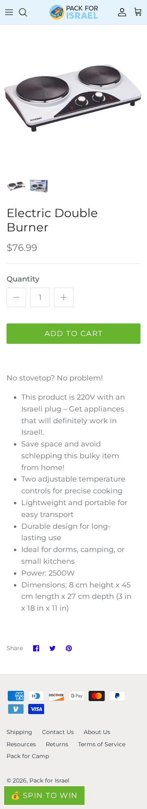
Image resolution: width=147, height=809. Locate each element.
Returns (57, 744)
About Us (97, 732)
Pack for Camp (28, 756)
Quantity (23, 279)
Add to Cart (74, 333)
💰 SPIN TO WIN (44, 795)
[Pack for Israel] (73, 12)
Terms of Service (101, 744)
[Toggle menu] (9, 12)
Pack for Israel (49, 780)
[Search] (27, 12)
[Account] (120, 12)
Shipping (19, 732)
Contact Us (58, 732)
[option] (73, 98)
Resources (21, 744)
